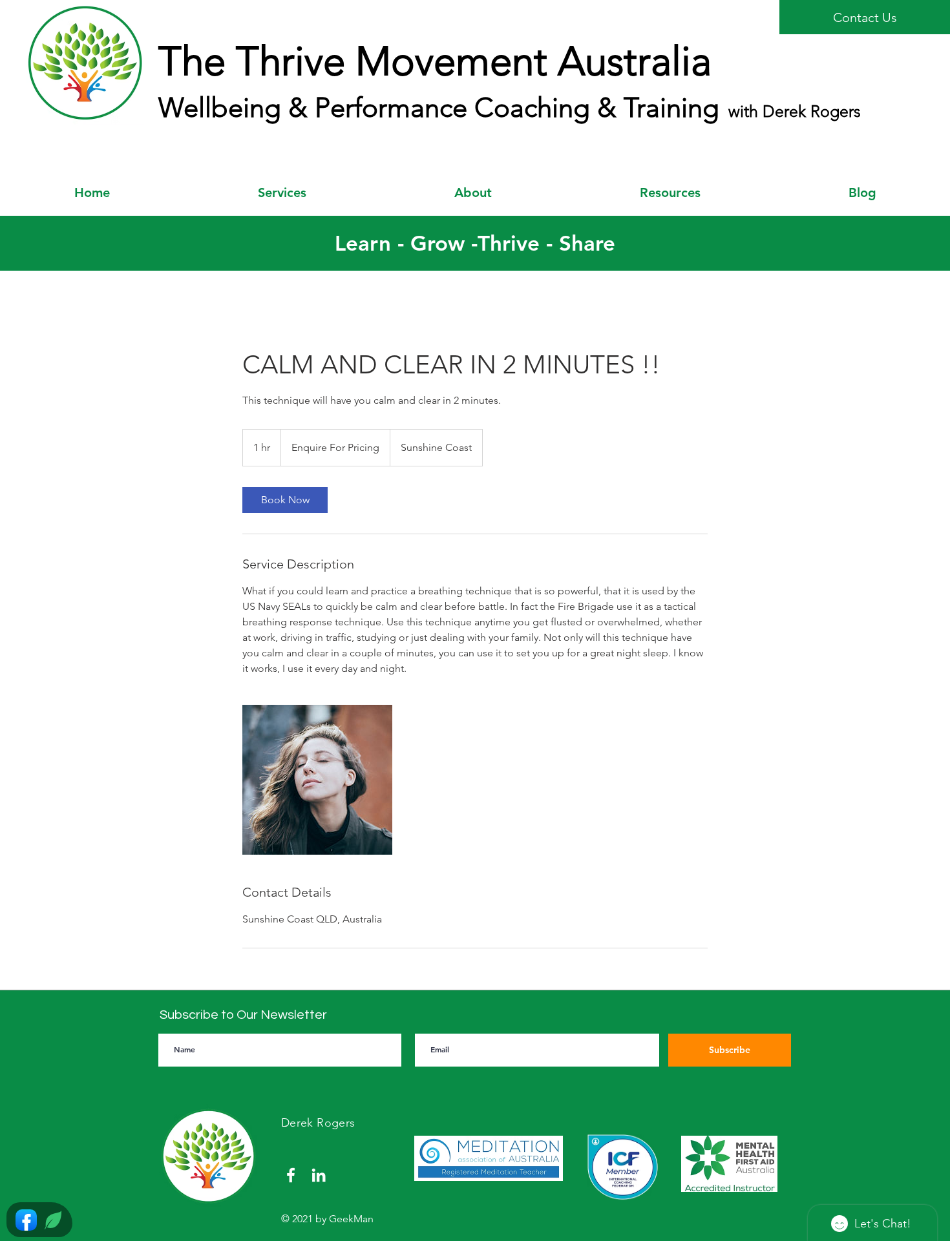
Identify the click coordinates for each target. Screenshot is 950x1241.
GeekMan (351, 1219)
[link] (285, 500)
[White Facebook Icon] (291, 1175)
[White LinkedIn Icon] (318, 1175)
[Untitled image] (317, 780)
